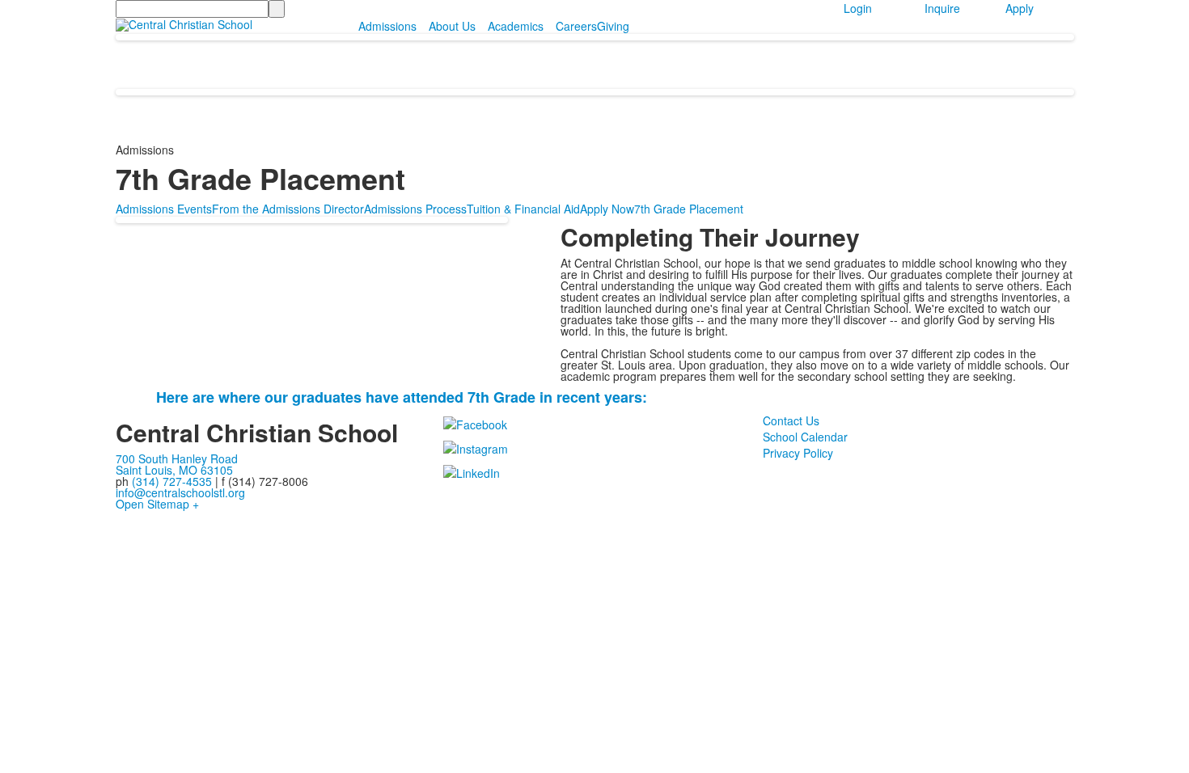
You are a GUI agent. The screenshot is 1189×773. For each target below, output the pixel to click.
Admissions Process (415, 209)
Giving (613, 26)
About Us (452, 26)
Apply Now (607, 209)
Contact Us (791, 420)
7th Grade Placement (688, 209)
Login (858, 8)
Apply (1019, 8)
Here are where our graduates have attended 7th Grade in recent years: (401, 397)
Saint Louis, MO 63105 (174, 470)
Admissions (387, 26)
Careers (576, 26)
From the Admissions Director (288, 209)
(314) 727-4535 (172, 481)
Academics (516, 26)
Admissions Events (164, 209)
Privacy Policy (798, 453)
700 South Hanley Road (177, 458)
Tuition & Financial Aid (523, 209)
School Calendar (805, 437)
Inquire (942, 8)
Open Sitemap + (157, 504)
